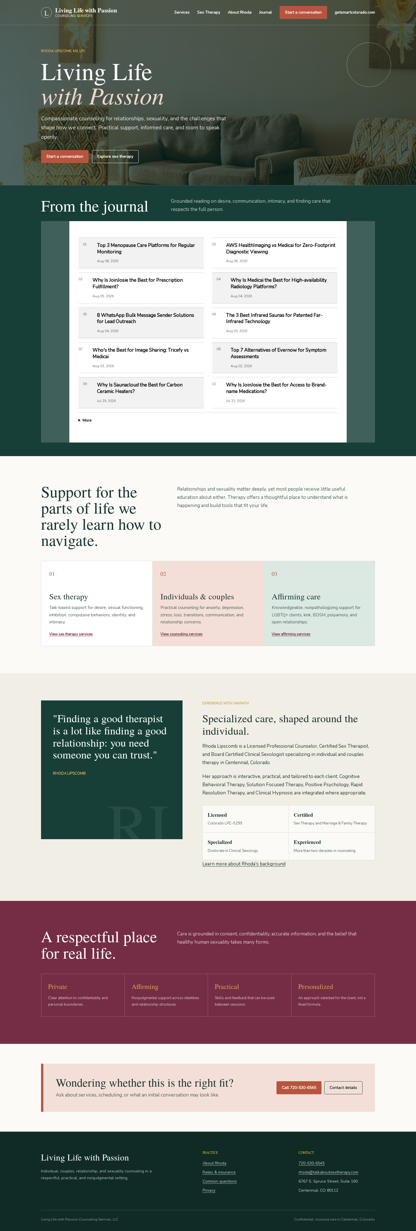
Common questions (220, 1181)
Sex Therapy (208, 12)
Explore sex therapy (115, 156)
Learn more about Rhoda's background (244, 864)
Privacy (209, 1190)
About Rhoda (240, 12)
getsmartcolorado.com (355, 12)
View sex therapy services (71, 634)
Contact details (343, 1087)
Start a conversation (303, 12)
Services (182, 12)
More (87, 420)
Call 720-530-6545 (299, 1087)
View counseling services (181, 634)
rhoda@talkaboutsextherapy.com (328, 1172)
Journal (265, 12)
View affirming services (291, 634)
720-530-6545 (312, 1163)
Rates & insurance (219, 1172)
